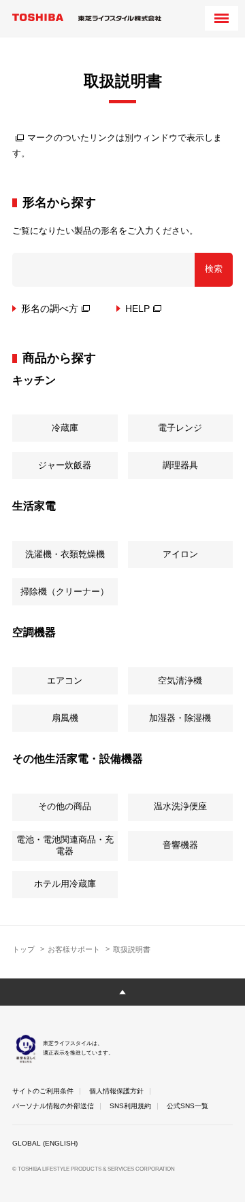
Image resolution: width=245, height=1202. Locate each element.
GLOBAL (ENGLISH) (45, 1143)
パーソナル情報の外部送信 (53, 1106)
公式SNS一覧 (187, 1106)
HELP (137, 308)
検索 (214, 269)
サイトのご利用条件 (43, 1091)
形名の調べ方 (49, 308)
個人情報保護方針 (116, 1091)
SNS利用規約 (130, 1106)
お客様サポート (74, 949)
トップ (23, 949)
